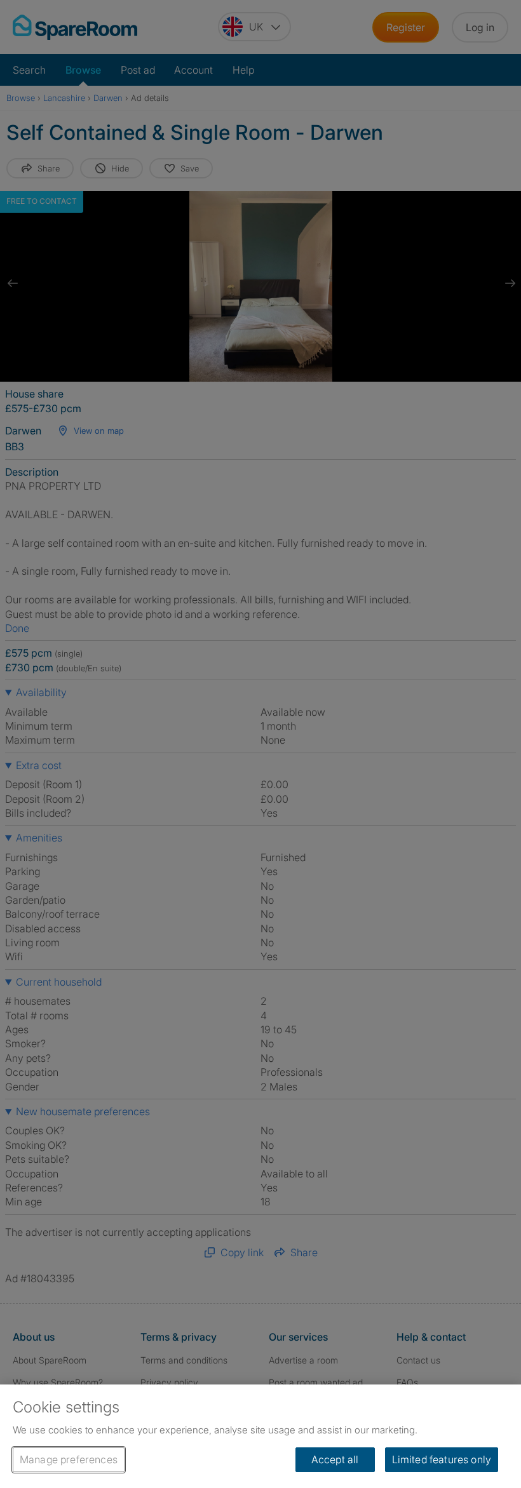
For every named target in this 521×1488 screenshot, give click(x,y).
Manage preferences (69, 1459)
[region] (260, 1436)
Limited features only (441, 1459)
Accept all (335, 1459)
